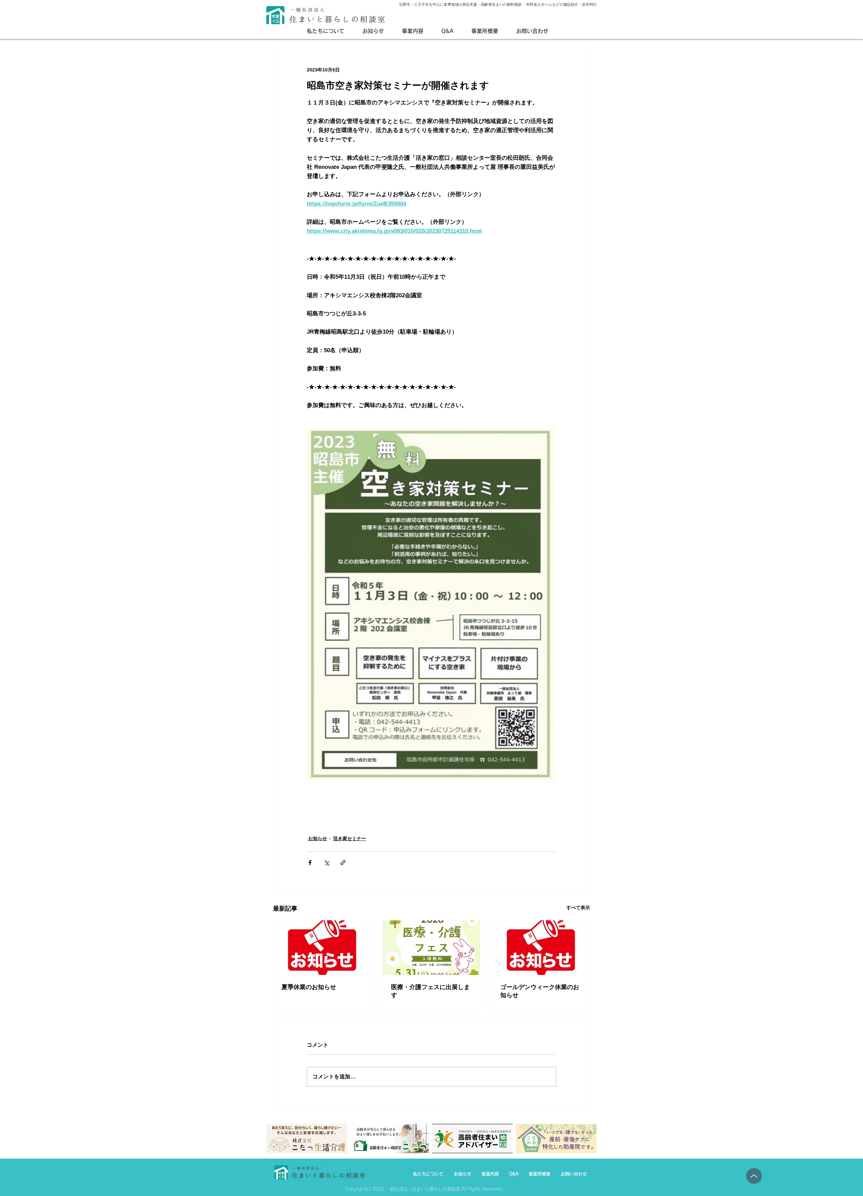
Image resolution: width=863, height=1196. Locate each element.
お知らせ (317, 838)
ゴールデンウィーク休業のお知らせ (539, 991)
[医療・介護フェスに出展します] (431, 947)
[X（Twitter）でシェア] (326, 862)
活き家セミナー (349, 838)
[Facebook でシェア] (310, 862)
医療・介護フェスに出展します (430, 991)
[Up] (754, 1176)
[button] (416, 31)
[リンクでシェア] (343, 862)
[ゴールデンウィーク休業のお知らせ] (541, 947)
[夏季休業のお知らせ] (322, 947)
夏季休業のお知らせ (308, 987)
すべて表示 (578, 907)
